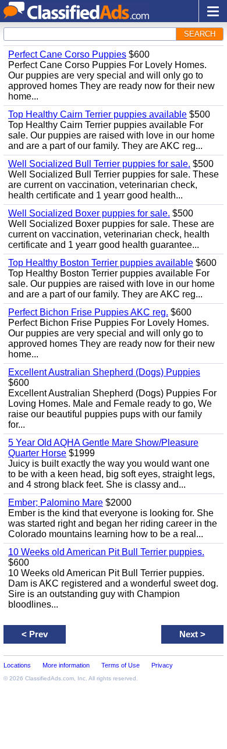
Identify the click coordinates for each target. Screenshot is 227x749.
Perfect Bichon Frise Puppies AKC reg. (88, 312)
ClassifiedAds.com (49, 678)
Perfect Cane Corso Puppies (67, 54)
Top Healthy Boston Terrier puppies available (100, 263)
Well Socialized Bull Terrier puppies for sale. (99, 164)
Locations (17, 665)
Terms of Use (120, 665)
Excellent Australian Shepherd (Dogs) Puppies (104, 372)
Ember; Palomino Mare (55, 502)
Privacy (162, 665)
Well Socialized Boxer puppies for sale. (89, 213)
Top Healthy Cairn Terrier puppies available (97, 114)
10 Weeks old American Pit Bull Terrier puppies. (106, 552)
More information (66, 665)
